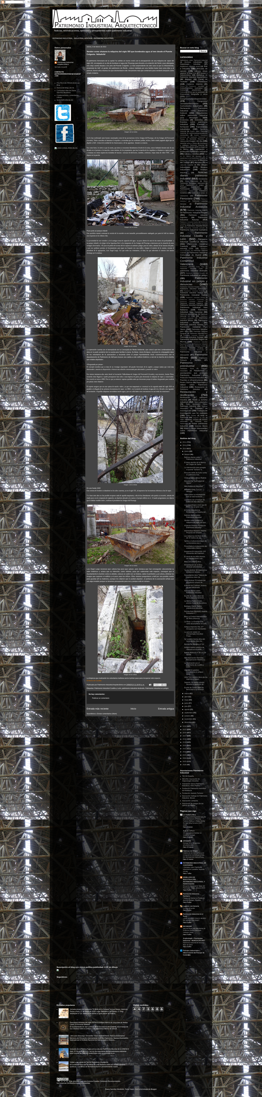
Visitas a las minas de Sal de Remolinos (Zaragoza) (89, 1062)
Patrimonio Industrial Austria (189, 222)
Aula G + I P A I (188, 831)
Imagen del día (195, 141)
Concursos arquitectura (190, 90)
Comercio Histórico (194, 84)
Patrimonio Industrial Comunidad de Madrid (193, 253)
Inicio (133, 708)
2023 (185, 755)
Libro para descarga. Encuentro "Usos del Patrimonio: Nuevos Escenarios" (97, 1036)
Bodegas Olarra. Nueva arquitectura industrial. (193, 607)
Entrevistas (199, 120)
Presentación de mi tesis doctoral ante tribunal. (193, 566)
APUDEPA (187, 841)
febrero (187, 454)
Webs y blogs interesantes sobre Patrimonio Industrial (193, 429)
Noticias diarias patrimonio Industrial (193, 175)
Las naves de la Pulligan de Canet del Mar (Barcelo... (194, 501)
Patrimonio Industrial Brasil (197, 226)
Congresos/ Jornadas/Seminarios (193, 102)
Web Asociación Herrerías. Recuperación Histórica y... (195, 659)
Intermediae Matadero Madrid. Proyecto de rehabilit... (195, 532)
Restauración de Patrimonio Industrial (193, 388)
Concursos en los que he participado (192, 92)
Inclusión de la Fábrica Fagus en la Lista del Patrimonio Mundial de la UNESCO (99, 1049)
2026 (185, 765)
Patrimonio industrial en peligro (157, 688)
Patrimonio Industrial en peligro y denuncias (193, 281)
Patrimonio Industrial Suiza (196, 346)
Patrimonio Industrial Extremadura (193, 289)
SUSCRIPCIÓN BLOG (65, 100)
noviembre (188, 719)
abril (186, 697)
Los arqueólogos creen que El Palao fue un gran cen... (195, 506)
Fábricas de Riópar (190, 851)
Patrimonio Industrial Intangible (192, 305)
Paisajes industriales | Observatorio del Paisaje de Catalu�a (193, 953)
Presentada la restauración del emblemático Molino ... (195, 547)
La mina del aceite (189, 908)
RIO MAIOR (187, 926)
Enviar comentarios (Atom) (107, 714)
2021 (185, 749)
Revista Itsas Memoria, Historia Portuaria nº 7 (195, 612)
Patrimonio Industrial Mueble (193, 321)
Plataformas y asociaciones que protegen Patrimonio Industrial (193, 372)
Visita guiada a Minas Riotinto (195, 478)
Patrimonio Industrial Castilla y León (107, 688)
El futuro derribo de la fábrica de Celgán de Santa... (195, 463)
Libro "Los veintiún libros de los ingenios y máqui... (195, 678)
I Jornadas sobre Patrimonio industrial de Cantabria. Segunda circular (193, 869)
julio (186, 706)
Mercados (198, 163)
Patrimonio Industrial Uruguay (191, 348)
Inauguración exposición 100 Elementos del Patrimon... (195, 552)
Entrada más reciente (97, 708)
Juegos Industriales (187, 147)
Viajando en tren (199, 417)
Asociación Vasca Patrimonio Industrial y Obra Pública (193, 785)
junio (186, 703)
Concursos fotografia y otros (193, 94)
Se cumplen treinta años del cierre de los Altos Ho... (194, 640)
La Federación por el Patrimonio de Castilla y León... (194, 665)
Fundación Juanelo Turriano (192, 793)
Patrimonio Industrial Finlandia (194, 291)
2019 (185, 742)
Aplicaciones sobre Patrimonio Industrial (193, 60)
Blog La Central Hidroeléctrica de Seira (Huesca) (195, 617)
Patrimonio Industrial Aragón (195, 212)
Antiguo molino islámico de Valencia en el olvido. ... (194, 648)
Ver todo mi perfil (61, 67)
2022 (185, 752)
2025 (185, 761)
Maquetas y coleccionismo (188, 160)
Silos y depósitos (201, 402)
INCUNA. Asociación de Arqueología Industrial (191, 780)
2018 (185, 739)
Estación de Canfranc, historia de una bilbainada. (195, 586)
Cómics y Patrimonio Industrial (192, 86)
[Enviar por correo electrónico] (154, 685)
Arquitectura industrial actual (190, 66)
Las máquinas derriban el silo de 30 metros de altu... (195, 537)
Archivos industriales (193, 62)
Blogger (154, 1089)
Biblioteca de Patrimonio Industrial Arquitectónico (193, 76)
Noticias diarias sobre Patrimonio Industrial (193, 458)
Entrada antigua (166, 708)
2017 (185, 736)
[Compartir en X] (160, 685)
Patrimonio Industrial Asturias (193, 218)
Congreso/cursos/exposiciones (193, 99)
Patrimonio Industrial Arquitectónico (65, 63)
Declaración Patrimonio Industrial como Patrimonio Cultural (193, 110)
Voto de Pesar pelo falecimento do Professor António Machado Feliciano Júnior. (194, 930)
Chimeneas (202, 81)
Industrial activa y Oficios (188, 143)
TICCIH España (188, 776)
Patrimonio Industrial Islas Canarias (193, 311)
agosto (187, 709)
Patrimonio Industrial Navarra (191, 325)
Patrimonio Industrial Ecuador (195, 273)
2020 (185, 745)
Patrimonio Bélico (186, 191)
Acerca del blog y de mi (65, 88)
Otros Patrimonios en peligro (192, 185)
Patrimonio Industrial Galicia (193, 295)
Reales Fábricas (186, 382)
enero (186, 451)
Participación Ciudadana (190, 189)
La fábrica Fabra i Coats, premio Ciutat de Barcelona (195, 602)
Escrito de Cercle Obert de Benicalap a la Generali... (194, 597)
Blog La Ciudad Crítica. (192, 562)
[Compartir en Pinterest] (165, 685)
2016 (185, 733)
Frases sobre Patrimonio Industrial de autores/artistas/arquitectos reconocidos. (193, 133)
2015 (185, 730)
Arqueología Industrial (190, 64)
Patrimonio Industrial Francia (191, 293)
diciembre (188, 722)
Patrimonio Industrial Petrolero (193, 335)
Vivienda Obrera (201, 426)
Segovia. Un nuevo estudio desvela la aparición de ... (194, 683)
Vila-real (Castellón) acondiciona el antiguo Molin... (193, 672)
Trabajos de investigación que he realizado (193, 412)
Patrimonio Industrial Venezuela (192, 350)
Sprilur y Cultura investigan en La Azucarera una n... (195, 542)
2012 (185, 445)
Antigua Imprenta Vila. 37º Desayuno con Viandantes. (195, 628)
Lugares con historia (191, 906)
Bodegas (188, 79)
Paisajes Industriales (190, 187)
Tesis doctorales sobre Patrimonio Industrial (193, 405)
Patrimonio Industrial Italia (188, 314)
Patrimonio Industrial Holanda (191, 301)
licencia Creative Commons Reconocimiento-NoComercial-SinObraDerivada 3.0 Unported (89, 1082)
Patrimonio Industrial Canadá (194, 228)
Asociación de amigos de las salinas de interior (192, 804)
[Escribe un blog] (157, 685)
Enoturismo (184, 120)
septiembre (188, 713)
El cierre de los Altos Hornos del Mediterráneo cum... (194, 557)
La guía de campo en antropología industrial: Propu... (193, 634)
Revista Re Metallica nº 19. (194, 644)
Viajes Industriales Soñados (189, 419)
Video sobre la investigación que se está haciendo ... (194, 495)
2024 (185, 758)
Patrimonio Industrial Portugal (191, 337)
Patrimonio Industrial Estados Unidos (192, 287)
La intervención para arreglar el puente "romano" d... (195, 468)
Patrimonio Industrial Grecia (195, 297)
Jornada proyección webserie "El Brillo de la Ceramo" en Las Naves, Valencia (98, 1009)
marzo (187, 693)
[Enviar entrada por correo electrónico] (150, 685)
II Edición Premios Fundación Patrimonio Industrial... (195, 526)
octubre (187, 716)
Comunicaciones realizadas (191, 88)
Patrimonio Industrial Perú (199, 333)
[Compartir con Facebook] (162, 685)
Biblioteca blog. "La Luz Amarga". (193, 490)
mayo (186, 700)
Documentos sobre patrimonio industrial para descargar (193, 115)
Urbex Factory (191, 415)
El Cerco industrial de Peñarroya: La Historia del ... (195, 511)
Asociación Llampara (190, 801)
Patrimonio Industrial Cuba (191, 268)
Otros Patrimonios (191, 181)
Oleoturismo (202, 179)
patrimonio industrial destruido (133, 688)
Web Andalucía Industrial (193, 486)
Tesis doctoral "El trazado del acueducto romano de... (195, 581)
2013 (185, 449)
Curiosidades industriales (191, 106)
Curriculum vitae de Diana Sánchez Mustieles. (66, 91)
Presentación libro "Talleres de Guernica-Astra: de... (195, 576)
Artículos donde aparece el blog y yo (193, 72)
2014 (185, 726)
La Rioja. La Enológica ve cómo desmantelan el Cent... (195, 623)
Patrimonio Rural (187, 368)
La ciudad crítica (189, 815)
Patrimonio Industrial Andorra (197, 210)
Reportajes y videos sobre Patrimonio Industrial (193, 384)
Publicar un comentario (100, 698)
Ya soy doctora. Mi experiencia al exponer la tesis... (195, 571)
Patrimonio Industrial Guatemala (192, 299)
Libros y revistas (191, 154)
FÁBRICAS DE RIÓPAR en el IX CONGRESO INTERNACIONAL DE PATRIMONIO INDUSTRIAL (193, 855)
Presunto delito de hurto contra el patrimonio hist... (195, 474)
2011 (185, 442)
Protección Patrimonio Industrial (192, 378)
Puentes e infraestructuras (191, 380)
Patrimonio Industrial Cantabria (193, 230)
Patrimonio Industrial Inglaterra (191, 303)
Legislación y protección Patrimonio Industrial (193, 150)
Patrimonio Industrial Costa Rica (192, 266)
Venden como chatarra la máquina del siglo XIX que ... (195, 521)
